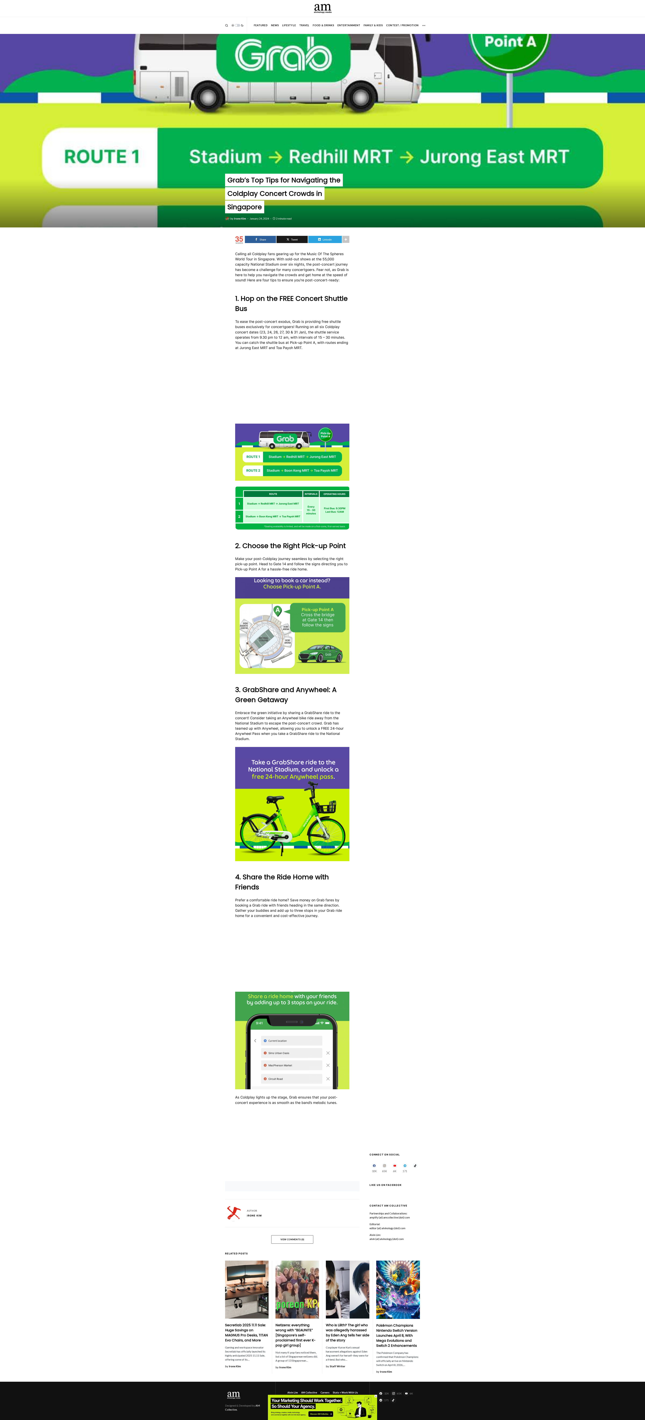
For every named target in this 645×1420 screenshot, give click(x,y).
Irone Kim (254, 1215)
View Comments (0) (292, 1239)
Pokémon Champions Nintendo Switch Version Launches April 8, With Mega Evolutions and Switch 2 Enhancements (396, 1335)
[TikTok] (415, 1167)
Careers (324, 1392)
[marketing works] (322, 1407)
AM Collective (309, 1392)
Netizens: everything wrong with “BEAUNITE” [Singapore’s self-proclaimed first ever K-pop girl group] (295, 1335)
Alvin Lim (292, 1392)
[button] (226, 25)
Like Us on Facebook (386, 1185)
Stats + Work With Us (345, 1392)
